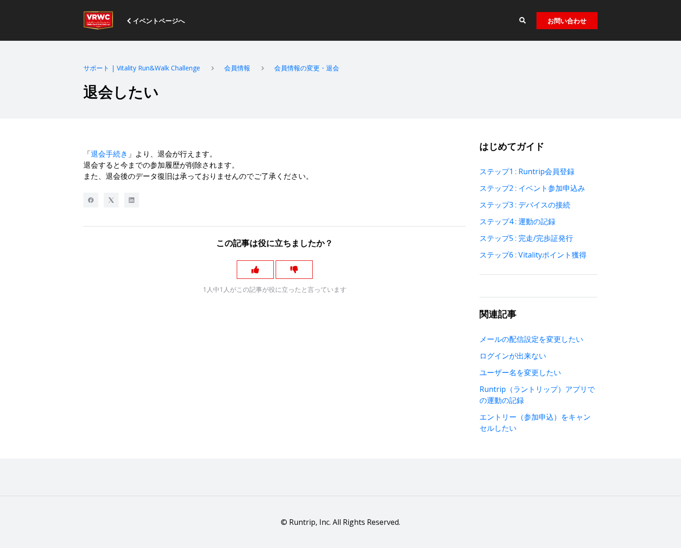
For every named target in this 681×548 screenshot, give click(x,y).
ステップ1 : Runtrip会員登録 (526, 171)
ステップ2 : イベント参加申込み (532, 188)
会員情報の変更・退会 (306, 67)
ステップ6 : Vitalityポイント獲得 (532, 255)
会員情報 (237, 67)
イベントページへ (158, 20)
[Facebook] (90, 200)
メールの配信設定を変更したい (531, 339)
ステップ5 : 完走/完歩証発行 (526, 238)
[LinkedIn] (131, 200)
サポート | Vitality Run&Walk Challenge (141, 67)
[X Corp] (111, 200)
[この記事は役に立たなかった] (294, 269)
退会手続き (109, 154)
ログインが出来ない (512, 356)
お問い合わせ (567, 20)
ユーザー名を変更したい (520, 372)
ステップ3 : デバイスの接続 (524, 205)
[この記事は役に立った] (255, 269)
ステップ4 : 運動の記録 (517, 221)
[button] (522, 20)
